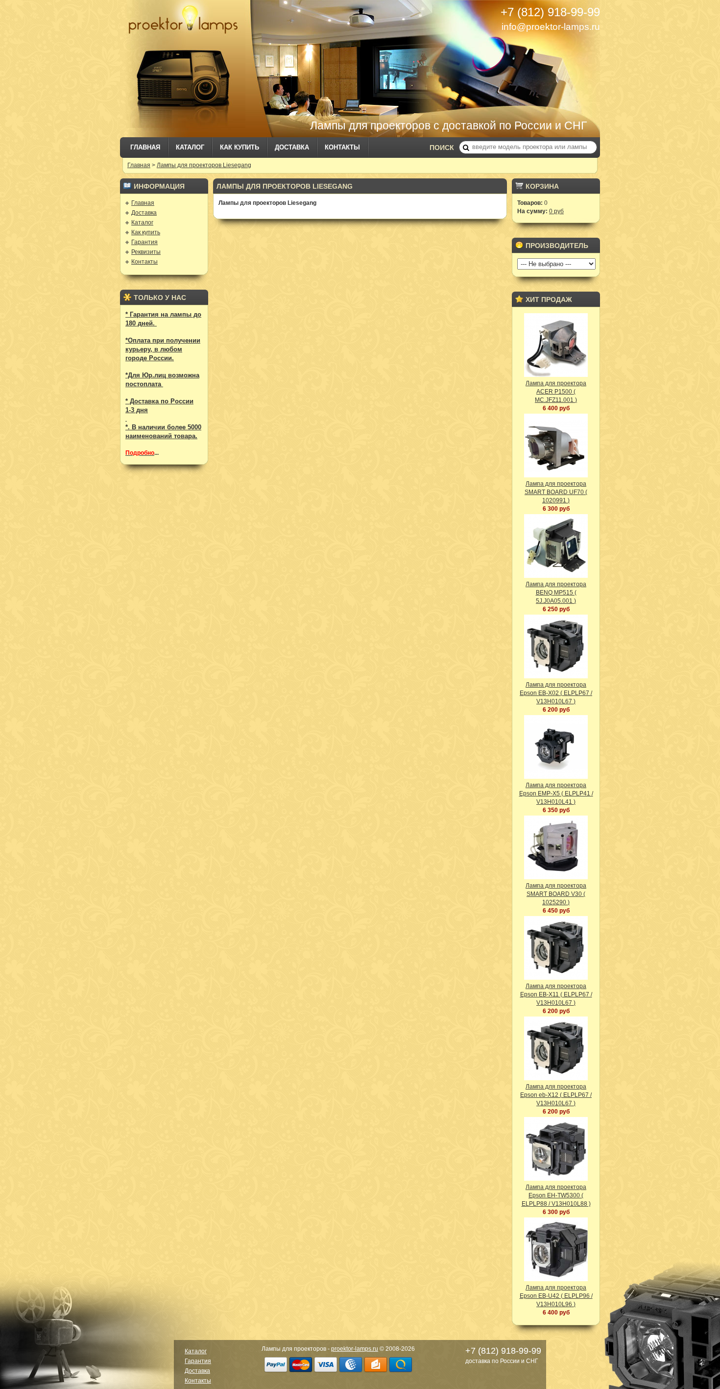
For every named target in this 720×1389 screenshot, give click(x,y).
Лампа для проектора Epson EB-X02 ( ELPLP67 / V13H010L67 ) (556, 693)
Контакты (342, 147)
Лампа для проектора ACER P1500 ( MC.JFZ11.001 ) (556, 391)
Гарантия (144, 242)
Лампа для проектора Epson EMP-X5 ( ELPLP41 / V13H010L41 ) (556, 793)
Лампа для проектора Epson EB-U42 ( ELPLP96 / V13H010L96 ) (556, 1296)
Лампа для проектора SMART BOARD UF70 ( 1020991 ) (556, 492)
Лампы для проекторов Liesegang (204, 165)
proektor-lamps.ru (354, 1348)
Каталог (190, 147)
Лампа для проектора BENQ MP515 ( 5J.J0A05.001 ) (556, 592)
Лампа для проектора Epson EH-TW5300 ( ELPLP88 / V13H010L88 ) (556, 1195)
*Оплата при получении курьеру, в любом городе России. (162, 349)
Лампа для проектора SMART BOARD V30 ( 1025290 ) (556, 894)
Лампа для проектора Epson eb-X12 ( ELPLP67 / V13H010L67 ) (556, 1095)
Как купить (239, 147)
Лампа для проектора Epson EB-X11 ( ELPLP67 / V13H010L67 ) (556, 994)
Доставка (292, 147)
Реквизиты (146, 251)
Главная (145, 147)
